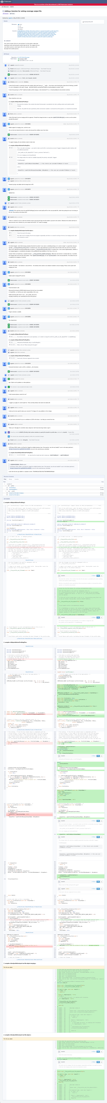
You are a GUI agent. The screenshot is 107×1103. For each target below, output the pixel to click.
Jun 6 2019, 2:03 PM (72, 460)
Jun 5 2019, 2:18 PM (72, 390)
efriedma (12, 82)
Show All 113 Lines (29, 959)
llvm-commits (26, 71)
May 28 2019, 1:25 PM (72, 94)
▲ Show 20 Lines (21, 534)
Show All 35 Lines (29, 672)
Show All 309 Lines (29, 906)
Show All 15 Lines (29, 560)
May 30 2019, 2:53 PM (72, 242)
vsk (20, 26)
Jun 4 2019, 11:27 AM (74, 324)
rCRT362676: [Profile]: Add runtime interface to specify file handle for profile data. (35, 35)
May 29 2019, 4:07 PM (74, 203)
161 (11, 104)
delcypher (25, 440)
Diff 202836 (28, 284)
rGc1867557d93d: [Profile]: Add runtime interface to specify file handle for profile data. (36, 34)
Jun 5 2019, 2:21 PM (72, 399)
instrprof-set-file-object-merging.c (16, 493)
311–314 (13, 344)
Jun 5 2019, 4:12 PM (72, 407)
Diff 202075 (28, 189)
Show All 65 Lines (29, 638)
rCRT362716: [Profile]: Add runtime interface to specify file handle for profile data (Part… (37, 32)
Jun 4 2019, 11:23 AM (72, 308)
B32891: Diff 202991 (34, 324)
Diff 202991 (28, 308)
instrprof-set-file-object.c (14, 494)
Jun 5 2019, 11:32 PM (74, 434)
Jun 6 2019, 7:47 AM (72, 443)
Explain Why (71, 432)
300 (11, 157)
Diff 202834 (28, 272)
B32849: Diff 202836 (34, 304)
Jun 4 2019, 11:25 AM (72, 316)
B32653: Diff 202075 (34, 199)
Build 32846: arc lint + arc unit (26, 60)
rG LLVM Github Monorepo (23, 57)
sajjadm (10, 18)
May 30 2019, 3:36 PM (72, 262)
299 (11, 147)
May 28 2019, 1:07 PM (72, 82)
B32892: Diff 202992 (34, 327)
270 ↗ (12, 455)
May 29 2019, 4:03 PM (72, 178)
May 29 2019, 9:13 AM (72, 113)
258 (11, 342)
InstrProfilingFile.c (13, 489)
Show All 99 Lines (29, 534)
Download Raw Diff (88, 21)
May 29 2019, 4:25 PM (72, 207)
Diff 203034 (28, 363)
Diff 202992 (28, 316)
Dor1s (20, 24)
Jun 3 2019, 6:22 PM (72, 284)
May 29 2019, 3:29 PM (72, 138)
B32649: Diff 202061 (34, 134)
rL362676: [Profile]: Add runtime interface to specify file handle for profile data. (35, 36)
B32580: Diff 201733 (34, 74)
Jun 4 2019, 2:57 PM (74, 375)
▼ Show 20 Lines (38, 534)
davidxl (21, 29)
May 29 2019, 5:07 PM (74, 227)
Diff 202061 (28, 124)
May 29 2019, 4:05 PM (72, 189)
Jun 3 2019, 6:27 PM (74, 304)
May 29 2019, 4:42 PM (72, 217)
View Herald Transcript (46, 68)
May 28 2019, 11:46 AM (74, 78)
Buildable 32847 (23, 59)
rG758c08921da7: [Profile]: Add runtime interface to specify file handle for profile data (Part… (38, 31)
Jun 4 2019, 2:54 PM (72, 363)
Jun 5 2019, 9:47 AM (72, 379)
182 (11, 336)
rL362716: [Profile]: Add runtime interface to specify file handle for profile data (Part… (36, 33)
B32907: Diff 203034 (34, 371)
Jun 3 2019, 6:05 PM (72, 272)
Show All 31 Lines (29, 646)
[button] (98, 576)
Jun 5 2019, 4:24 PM (72, 416)
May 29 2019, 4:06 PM (74, 197)
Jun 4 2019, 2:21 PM (74, 350)
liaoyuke (21, 27)
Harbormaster (13, 74)
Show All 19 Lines (29, 932)
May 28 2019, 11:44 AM (74, 65)
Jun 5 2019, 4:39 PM (72, 424)
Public (12, 13)
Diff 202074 (28, 178)
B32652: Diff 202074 (34, 197)
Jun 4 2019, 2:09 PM (74, 330)
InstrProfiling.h (12, 487)
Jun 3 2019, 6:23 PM (74, 300)
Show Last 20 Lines (38, 638)
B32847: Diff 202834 (34, 280)
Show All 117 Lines (29, 729)
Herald (11, 68)
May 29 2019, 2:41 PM (72, 124)
